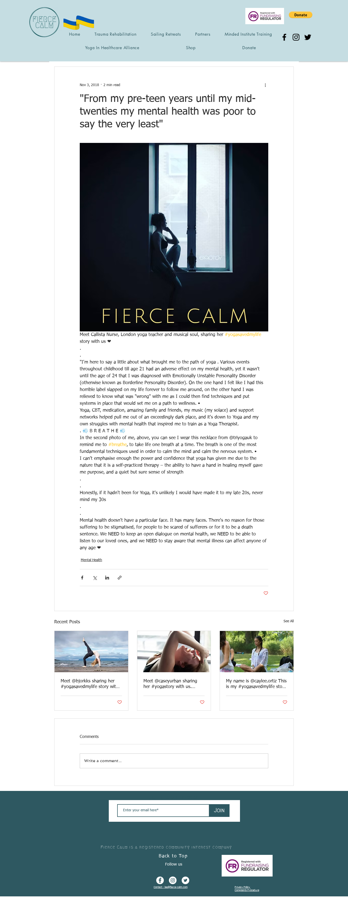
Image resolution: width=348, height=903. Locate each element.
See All (289, 621)
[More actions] (265, 85)
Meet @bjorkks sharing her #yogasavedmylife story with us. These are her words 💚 (89, 684)
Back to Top (173, 856)
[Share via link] (119, 577)
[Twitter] (307, 37)
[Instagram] (296, 37)
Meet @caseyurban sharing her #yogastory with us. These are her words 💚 (170, 684)
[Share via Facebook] (82, 577)
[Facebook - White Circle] (160, 880)
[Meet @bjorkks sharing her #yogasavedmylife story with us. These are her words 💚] (91, 651)
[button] (300, 14)
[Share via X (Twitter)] (94, 577)
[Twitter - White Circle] (185, 880)
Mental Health (91, 560)
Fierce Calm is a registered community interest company (166, 847)
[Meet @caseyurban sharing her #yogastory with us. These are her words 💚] (174, 651)
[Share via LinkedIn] (107, 577)
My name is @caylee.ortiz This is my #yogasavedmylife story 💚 (256, 684)
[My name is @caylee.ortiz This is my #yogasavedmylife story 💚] (256, 651)
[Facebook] (284, 37)
